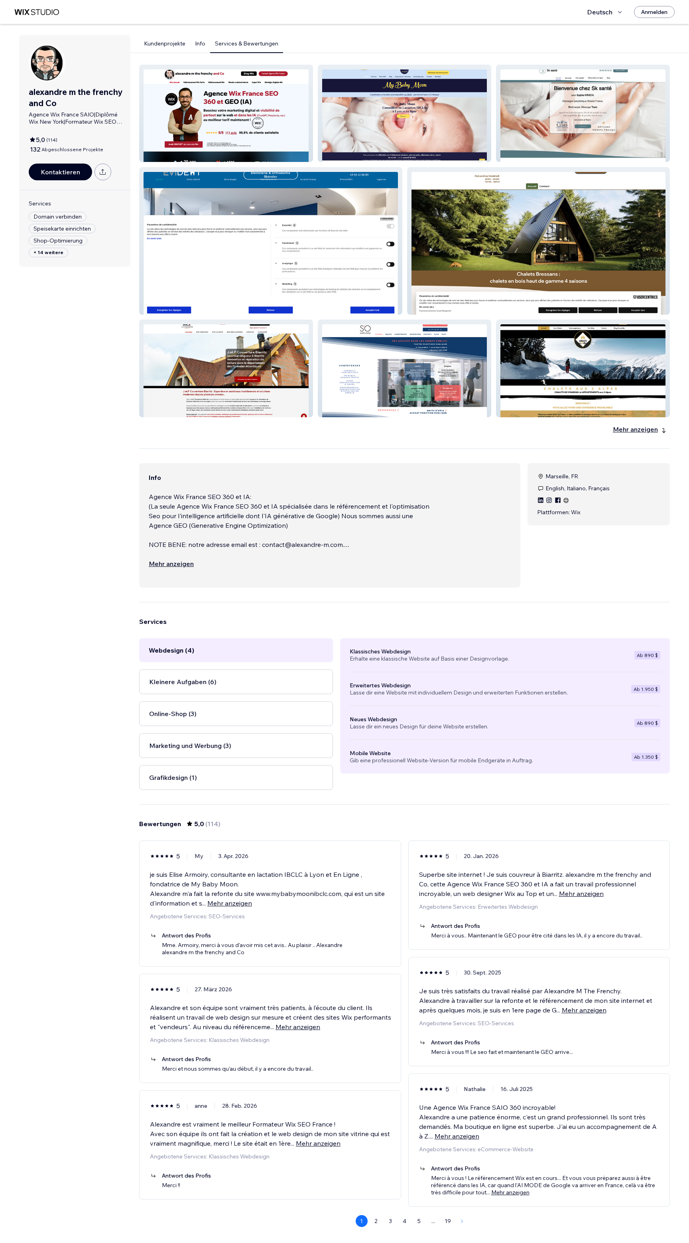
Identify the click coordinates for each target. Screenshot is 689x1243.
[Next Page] (462, 1221)
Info (200, 43)
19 (448, 1221)
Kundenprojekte (164, 43)
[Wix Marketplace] (36, 12)
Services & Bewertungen (246, 43)
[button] (226, 113)
